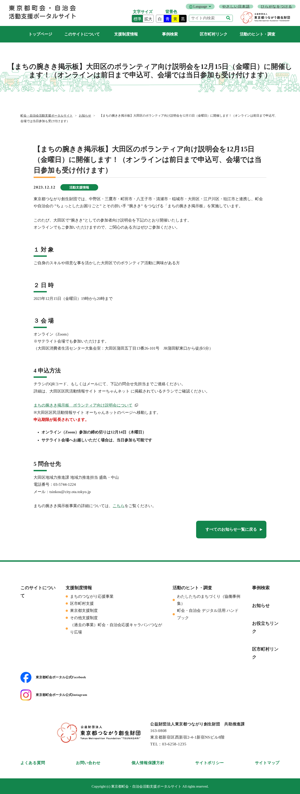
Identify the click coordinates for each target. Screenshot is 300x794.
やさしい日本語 (236, 6)
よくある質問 (32, 763)
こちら (119, 506)
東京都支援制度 (84, 610)
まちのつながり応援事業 (92, 596)
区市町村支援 (82, 603)
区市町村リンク (214, 34)
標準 (137, 19)
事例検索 (170, 34)
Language (200, 6)
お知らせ (85, 115)
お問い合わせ (88, 763)
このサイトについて (82, 34)
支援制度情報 (126, 34)
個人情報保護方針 (148, 763)
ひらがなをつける (276, 6)
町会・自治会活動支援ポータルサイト (40, 34)
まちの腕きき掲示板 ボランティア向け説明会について (83, 405)
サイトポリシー (209, 763)
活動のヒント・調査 (257, 34)
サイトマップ (267, 763)
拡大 (148, 19)
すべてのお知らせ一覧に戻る (231, 529)
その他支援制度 (84, 618)
